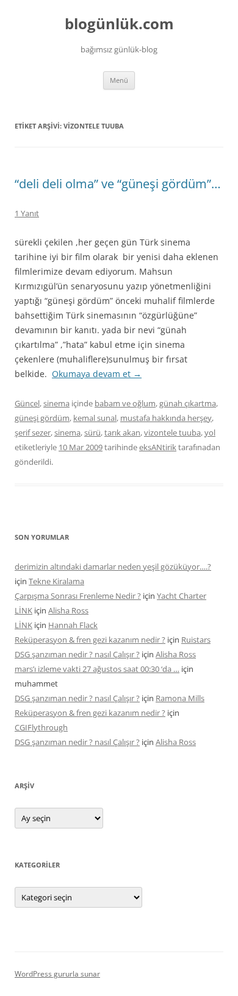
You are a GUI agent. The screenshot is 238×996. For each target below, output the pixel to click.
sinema (56, 403)
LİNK (23, 610)
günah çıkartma (187, 403)
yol (209, 432)
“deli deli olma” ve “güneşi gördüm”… (118, 183)
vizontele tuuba (172, 432)
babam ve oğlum (125, 403)
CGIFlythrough (41, 727)
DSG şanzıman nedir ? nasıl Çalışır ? (77, 654)
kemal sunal (95, 417)
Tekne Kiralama (56, 581)
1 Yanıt (27, 213)
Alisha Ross (68, 610)
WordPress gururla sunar (57, 974)
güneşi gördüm (42, 417)
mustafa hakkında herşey (166, 417)
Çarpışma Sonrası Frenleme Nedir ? (78, 595)
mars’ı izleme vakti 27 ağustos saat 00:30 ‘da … (97, 668)
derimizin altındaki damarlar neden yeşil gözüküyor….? (113, 566)
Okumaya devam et (97, 374)
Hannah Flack (73, 625)
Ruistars (196, 639)
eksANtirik (157, 447)
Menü (119, 80)
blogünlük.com (119, 24)
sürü (92, 432)
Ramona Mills (180, 698)
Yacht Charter (181, 595)
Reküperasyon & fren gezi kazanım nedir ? (90, 639)
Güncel (27, 403)
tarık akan (122, 432)
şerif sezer (33, 432)
